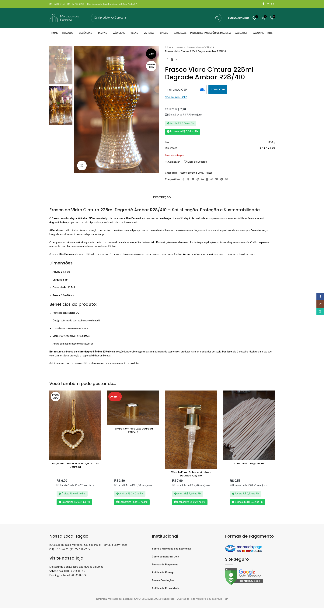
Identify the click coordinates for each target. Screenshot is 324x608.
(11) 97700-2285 (80, 549)
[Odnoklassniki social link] (207, 179)
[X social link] (188, 179)
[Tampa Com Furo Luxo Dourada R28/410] (133, 408)
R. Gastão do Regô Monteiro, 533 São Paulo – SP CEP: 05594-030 (88, 545)
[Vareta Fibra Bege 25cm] (249, 425)
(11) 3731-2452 (58, 549)
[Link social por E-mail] (192, 179)
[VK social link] (216, 179)
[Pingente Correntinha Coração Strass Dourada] (75, 425)
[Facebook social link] (263, 4)
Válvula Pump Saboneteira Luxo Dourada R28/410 (191, 473)
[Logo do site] (64, 18)
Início (168, 47)
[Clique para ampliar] (82, 165)
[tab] (162, 195)
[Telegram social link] (221, 179)
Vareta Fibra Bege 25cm (249, 463)
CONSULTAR (218, 89)
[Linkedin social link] (202, 179)
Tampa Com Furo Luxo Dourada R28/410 (133, 430)
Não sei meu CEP (176, 97)
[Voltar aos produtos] (171, 59)
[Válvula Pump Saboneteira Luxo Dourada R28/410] (191, 430)
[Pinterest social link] (197, 179)
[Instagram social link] (268, 4)
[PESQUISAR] (217, 18)
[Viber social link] (226, 179)
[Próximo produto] (176, 59)
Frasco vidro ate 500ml (199, 47)
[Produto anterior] (167, 59)
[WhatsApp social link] (272, 4)
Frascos (179, 47)
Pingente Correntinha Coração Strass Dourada (75, 465)
